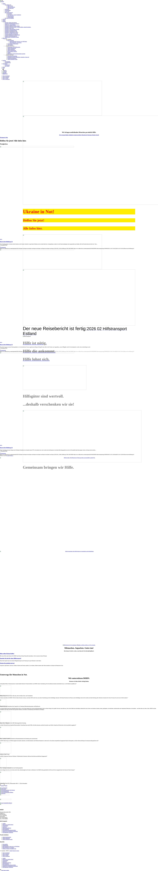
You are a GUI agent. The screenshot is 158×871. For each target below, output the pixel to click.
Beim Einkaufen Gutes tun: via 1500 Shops (10, 846)
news (1, 239)
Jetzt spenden (5, 844)
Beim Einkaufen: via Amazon (8, 847)
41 (8, 455)
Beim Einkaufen (5, 829)
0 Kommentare (3, 247)
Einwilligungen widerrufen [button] (7, 832)
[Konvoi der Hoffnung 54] (37, 147)
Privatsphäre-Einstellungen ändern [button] (9, 830)
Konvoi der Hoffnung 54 (6, 241)
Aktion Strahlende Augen (7, 839)
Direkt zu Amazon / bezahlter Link (9, 848)
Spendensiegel (5, 845)
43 (10, 455)
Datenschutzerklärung (6, 828)
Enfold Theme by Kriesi (14, 850)
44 (11, 455)
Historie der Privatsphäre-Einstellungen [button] (10, 831)
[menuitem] (80, 11)
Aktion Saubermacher (6, 837)
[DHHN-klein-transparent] (2, 1)
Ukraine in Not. (4, 137)
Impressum (4, 826)
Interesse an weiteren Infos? (7, 824)
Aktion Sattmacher (6, 838)
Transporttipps (5, 825)
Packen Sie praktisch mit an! (7, 663)
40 (7, 455)
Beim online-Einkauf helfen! (7, 653)
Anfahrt (3, 823)
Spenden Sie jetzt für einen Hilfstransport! (10, 658)
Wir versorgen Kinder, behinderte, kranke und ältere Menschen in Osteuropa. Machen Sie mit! (79, 135)
